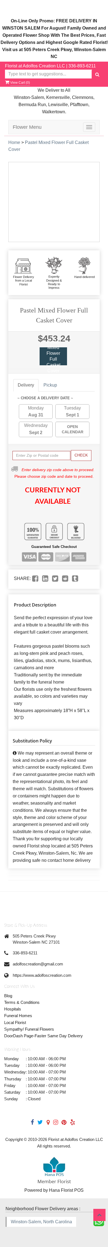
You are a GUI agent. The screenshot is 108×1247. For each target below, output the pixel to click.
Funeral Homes (18, 1015)
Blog (8, 995)
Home (14, 142)
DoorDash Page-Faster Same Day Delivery (43, 1035)
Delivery (26, 385)
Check (81, 455)
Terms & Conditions (22, 1002)
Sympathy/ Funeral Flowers (29, 1029)
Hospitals (12, 1009)
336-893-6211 (82, 66)
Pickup (50, 385)
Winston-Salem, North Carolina (41, 1221)
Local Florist (15, 1022)
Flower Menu (27, 127)
